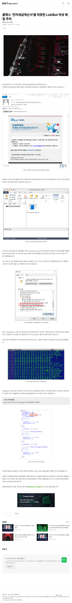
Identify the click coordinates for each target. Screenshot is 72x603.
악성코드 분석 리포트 (7, 22)
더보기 (68, 522)
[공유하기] (8, 513)
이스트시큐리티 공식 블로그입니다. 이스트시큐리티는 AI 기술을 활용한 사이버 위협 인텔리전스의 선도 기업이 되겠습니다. (33, 562)
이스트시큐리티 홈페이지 (13, 594)
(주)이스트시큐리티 (6, 596)
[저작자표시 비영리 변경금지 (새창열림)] (22, 513)
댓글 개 (4, 549)
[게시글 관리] (10, 513)
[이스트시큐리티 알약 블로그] (10, 3)
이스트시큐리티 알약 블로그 (15, 558)
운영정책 (4, 594)
